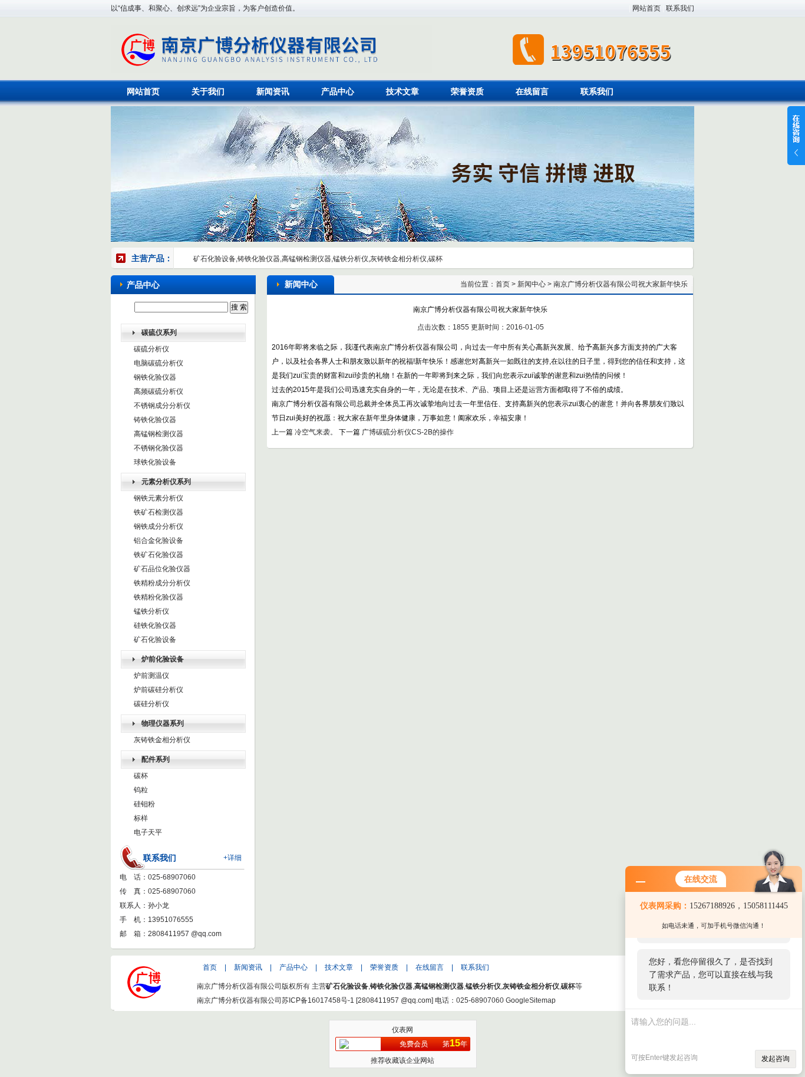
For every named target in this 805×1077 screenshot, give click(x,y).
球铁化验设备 (155, 462)
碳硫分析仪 (151, 349)
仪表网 (402, 1030)
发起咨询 (775, 1059)
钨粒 (141, 790)
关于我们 (208, 91)
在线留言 (532, 91)
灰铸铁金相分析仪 (162, 740)
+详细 (232, 858)
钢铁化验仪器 (155, 377)
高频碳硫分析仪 (158, 391)
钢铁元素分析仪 (158, 498)
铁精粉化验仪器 (158, 597)
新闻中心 (531, 284)
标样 (141, 818)
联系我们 (680, 8)
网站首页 (646, 8)
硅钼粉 (144, 804)
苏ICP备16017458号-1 (318, 1000)
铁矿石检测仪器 (158, 512)
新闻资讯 (272, 91)
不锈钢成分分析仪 (162, 405)
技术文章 (402, 91)
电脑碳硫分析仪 (158, 363)
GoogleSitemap (531, 1000)
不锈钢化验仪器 (158, 448)
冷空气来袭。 (316, 432)
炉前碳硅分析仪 (158, 690)
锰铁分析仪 (151, 611)
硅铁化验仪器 (155, 625)
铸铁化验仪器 (155, 420)
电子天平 (148, 832)
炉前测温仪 (151, 675)
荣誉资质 (467, 91)
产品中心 (337, 91)
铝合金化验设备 (158, 540)
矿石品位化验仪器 (162, 569)
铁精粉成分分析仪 (162, 583)
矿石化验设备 (155, 639)
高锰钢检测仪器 (158, 434)
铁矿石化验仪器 (158, 555)
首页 (503, 284)
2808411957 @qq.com (185, 934)
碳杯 (141, 776)
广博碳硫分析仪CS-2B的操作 (408, 432)
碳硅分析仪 (151, 704)
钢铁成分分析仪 (158, 526)
